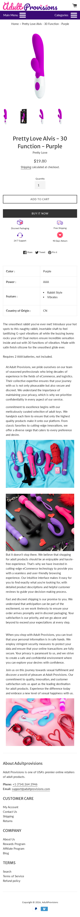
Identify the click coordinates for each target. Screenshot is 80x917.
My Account (10, 807)
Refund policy (11, 880)
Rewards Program (14, 844)
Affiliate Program (13, 848)
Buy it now (40, 213)
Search (7, 871)
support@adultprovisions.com (31, 789)
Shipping (26, 167)
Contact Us (10, 811)
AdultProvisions (50, 902)
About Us (9, 839)
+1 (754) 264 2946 (25, 784)
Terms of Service (13, 876)
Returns (8, 821)
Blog (6, 853)
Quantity (40, 178)
